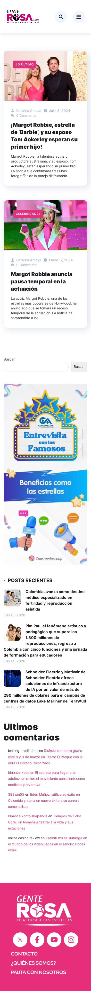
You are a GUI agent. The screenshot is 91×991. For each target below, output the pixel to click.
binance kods (18, 772)
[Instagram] (71, 939)
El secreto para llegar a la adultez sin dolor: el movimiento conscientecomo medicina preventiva (46, 778)
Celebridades (28, 214)
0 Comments (26, 115)
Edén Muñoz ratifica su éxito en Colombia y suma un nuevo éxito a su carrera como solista (44, 800)
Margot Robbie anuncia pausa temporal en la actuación (41, 281)
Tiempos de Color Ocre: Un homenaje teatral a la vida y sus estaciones (44, 822)
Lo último (25, 64)
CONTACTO (24, 954)
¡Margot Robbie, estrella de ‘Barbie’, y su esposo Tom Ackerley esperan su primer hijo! (44, 136)
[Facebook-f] (37, 939)
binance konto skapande (27, 816)
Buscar (9, 359)
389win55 (16, 794)
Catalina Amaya (28, 110)
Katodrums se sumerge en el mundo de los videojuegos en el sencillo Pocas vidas (47, 844)
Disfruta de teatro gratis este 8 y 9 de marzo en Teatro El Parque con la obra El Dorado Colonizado (45, 756)
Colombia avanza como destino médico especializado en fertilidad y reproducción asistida (55, 600)
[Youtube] (54, 939)
